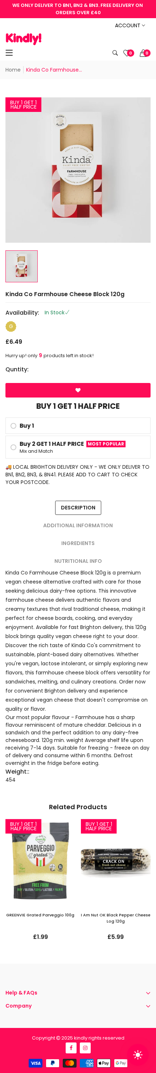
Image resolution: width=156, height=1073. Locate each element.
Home (13, 69)
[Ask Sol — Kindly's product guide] (138, 1055)
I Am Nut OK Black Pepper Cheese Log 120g (116, 918)
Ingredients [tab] (78, 543)
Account (128, 25)
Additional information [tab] (78, 525)
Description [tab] (78, 507)
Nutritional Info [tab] (78, 561)
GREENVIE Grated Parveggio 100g (40, 915)
